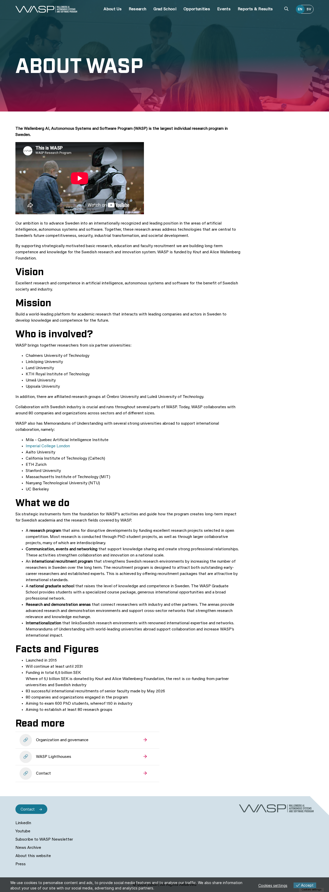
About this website (33, 856)
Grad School (164, 9)
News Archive (28, 848)
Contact (28, 809)
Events (224, 9)
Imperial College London (48, 446)
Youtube (22, 831)
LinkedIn (23, 823)
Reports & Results (255, 9)
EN (300, 9)
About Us (113, 9)
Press (20, 864)
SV (309, 9)
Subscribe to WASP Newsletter (44, 840)
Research (138, 9)
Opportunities (197, 9)
